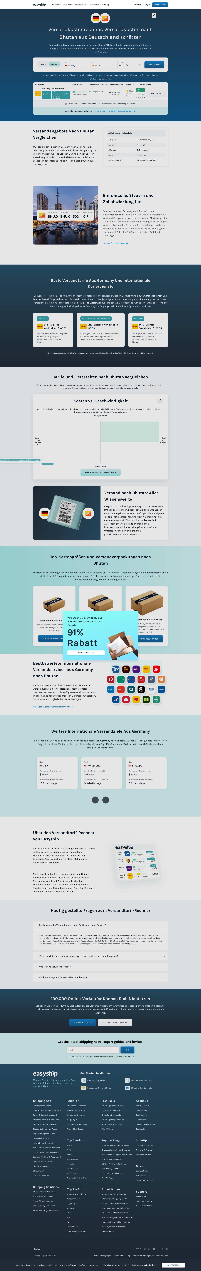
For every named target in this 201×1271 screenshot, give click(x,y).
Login (147, 4)
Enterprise (139, 4)
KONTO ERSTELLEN (86, 653)
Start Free (160, 4)
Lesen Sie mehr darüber (145, 1265)
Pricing (105, 4)
